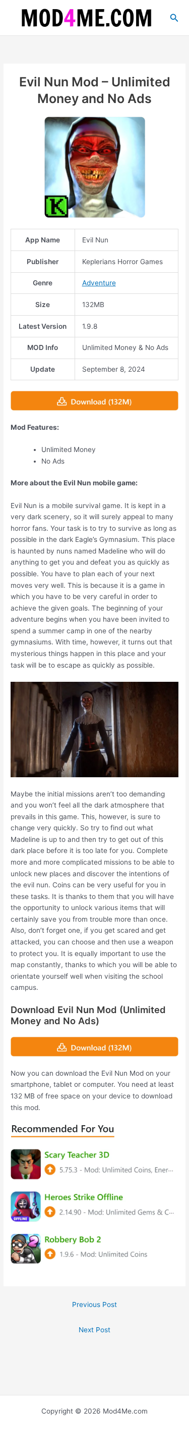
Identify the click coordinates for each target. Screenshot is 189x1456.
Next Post (94, 1330)
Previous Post (94, 1304)
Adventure (99, 283)
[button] (174, 18)
